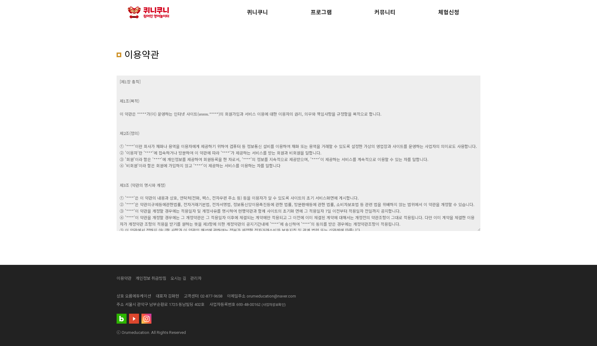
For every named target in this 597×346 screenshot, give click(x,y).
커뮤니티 (385, 12)
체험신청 (448, 12)
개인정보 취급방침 (151, 278)
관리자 (195, 278)
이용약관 (124, 278)
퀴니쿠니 (257, 12)
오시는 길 (178, 278)
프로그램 (321, 12)
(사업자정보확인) (273, 305)
